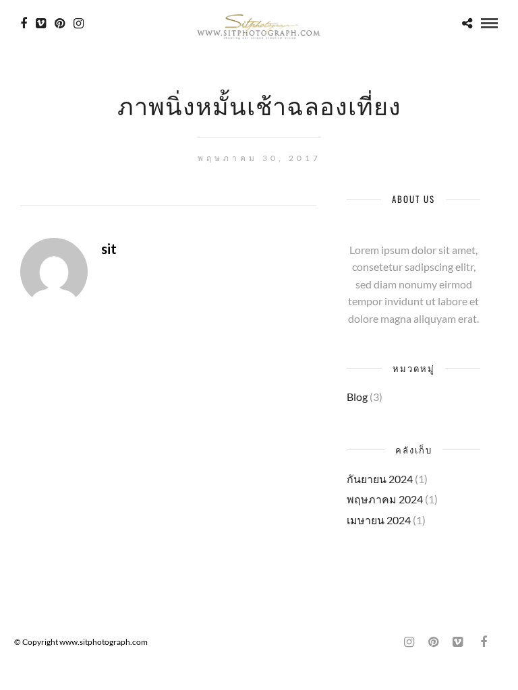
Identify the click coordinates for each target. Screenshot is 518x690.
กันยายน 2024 (380, 478)
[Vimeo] (41, 24)
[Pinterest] (60, 24)
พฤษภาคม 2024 (385, 499)
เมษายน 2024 (379, 519)
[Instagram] (79, 24)
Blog (357, 396)
